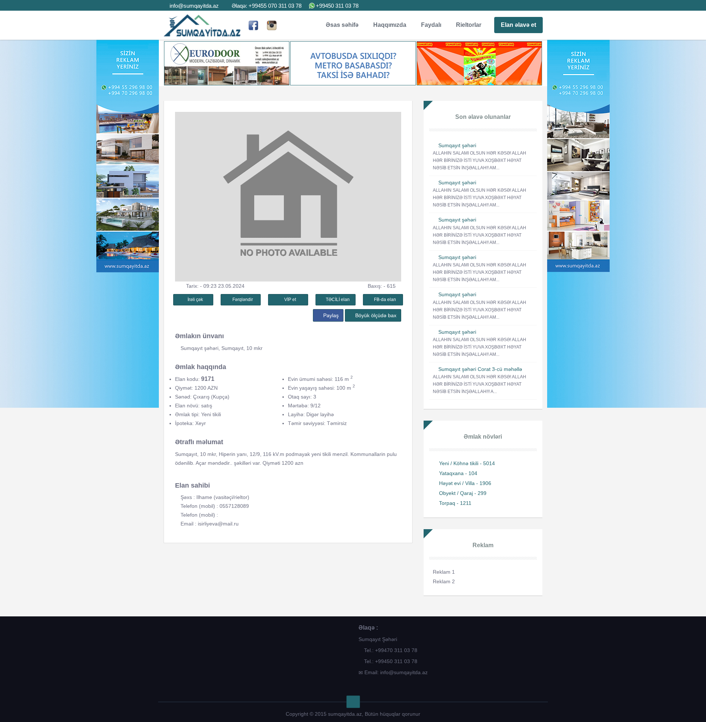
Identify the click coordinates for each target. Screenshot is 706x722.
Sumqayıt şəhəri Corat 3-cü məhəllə (480, 369)
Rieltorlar (468, 25)
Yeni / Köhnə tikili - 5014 (467, 463)
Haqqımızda (389, 25)
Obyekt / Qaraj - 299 (462, 493)
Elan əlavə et (518, 25)
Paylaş (330, 315)
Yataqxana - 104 (458, 473)
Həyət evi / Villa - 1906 (465, 483)
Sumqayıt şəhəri (457, 145)
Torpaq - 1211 (455, 503)
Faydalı (431, 25)
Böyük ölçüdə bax (375, 315)
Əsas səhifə (342, 25)
